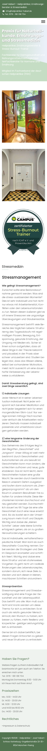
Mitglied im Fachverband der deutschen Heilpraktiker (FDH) (22, 72)
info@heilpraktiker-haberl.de (18, 11)
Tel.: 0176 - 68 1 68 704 (15, 14)
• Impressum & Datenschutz (16, 725)
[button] (43, 21)
